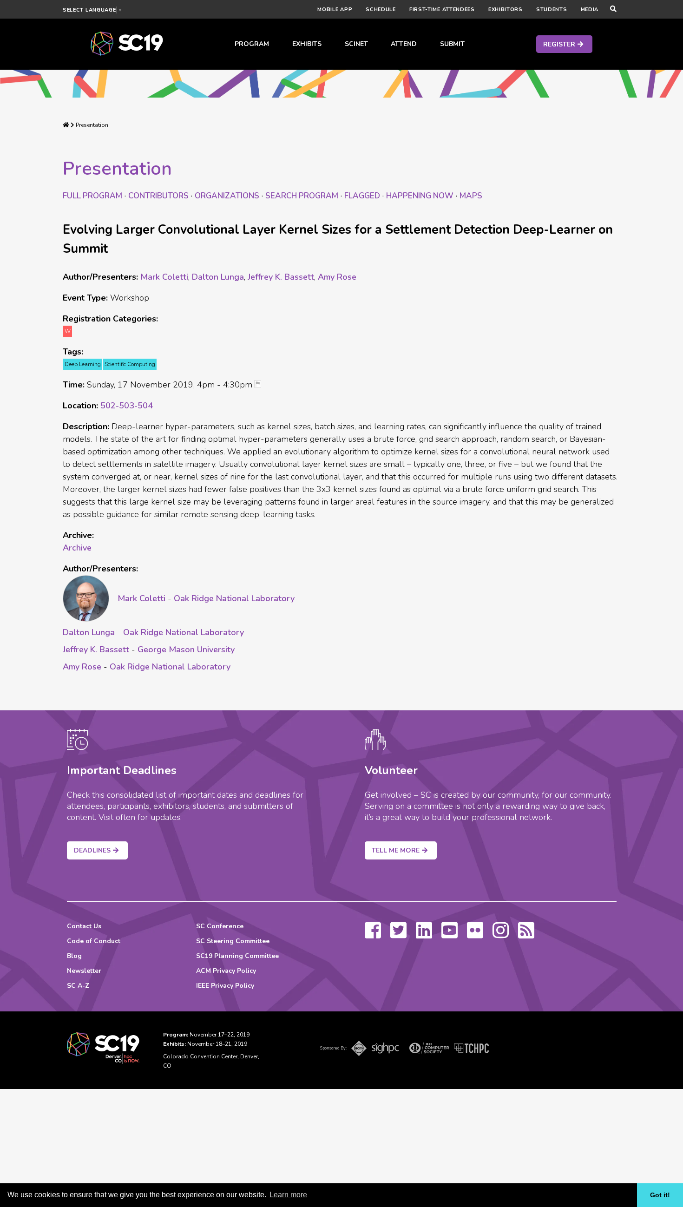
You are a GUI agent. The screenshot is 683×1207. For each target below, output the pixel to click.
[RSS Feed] (526, 935)
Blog (74, 955)
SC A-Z (78, 985)
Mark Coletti (164, 276)
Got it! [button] (660, 1195)
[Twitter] (398, 935)
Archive (77, 547)
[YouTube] (449, 935)
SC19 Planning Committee (237, 955)
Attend (404, 43)
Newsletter (84, 970)
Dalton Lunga (218, 276)
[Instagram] (501, 935)
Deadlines (92, 850)
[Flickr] (475, 935)
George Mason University (186, 649)
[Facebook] (373, 935)
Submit (452, 43)
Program (252, 43)
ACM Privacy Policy (226, 970)
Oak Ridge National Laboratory (234, 598)
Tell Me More (396, 850)
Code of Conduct (93, 941)
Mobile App (334, 9)
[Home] (66, 125)
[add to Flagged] (261, 385)
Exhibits (307, 43)
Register (559, 44)
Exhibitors (505, 9)
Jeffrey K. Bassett (281, 276)
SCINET (356, 43)
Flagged (362, 195)
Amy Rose (337, 276)
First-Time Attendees (442, 9)
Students (551, 9)
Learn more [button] (288, 1195)
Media (590, 9)
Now (419, 195)
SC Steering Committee (232, 941)
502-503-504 (126, 405)
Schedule (381, 9)
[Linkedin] (424, 935)
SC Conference (219, 926)
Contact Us (84, 926)
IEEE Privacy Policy (225, 985)
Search (301, 195)
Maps (471, 195)
